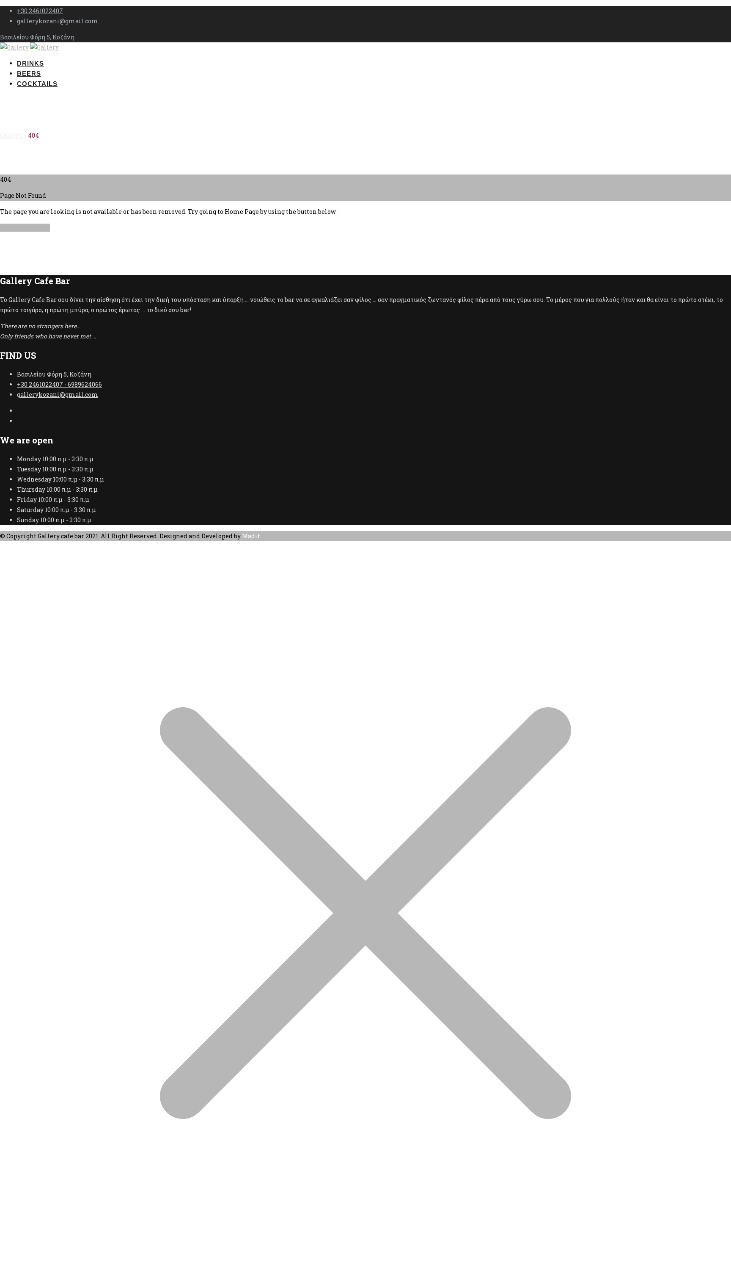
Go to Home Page (25, 228)
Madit (251, 536)
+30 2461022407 (40, 11)
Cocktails (37, 83)
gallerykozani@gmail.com (57, 21)
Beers (29, 73)
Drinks (30, 63)
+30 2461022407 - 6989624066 (59, 384)
